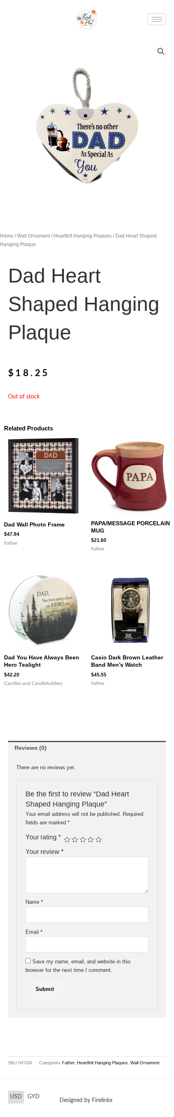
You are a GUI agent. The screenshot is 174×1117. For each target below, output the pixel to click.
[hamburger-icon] (157, 19)
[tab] (87, 748)
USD (16, 1097)
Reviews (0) (31, 748)
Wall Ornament (33, 236)
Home (6, 236)
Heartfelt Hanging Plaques (82, 236)
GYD (34, 1097)
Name (34, 902)
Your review (44, 851)
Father (68, 1062)
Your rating (43, 837)
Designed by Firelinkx (85, 1100)
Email (33, 932)
